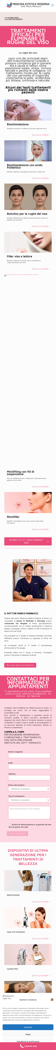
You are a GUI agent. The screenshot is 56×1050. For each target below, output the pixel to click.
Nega (28, 1034)
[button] (52, 999)
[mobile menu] (52, 5)
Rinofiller (13, 516)
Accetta (28, 1027)
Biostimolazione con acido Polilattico (24, 166)
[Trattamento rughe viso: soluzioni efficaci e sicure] (28, 5)
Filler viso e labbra (19, 256)
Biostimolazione (18, 124)
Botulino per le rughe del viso (27, 213)
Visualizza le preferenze (28, 1041)
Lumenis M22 (12, 969)
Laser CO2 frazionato (16, 932)
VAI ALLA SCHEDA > (42, 135)
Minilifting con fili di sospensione (20, 473)
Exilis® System (13, 895)
